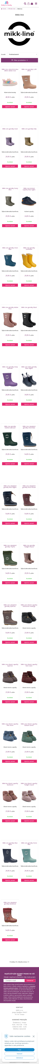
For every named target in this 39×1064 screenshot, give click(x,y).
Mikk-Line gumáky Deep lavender (10, 367)
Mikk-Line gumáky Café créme (29, 70)
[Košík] (32, 3)
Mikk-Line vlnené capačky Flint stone (10, 724)
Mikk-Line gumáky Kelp (29, 129)
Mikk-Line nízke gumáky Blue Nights (29, 367)
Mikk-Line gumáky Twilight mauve (29, 546)
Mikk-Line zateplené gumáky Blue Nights (10, 486)
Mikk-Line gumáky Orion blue (10, 248)
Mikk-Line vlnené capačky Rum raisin (29, 665)
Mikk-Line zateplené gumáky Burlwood (10, 903)
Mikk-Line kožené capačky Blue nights (29, 189)
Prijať (19, 1049)
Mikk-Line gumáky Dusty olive (10, 189)
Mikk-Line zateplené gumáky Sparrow (10, 605)
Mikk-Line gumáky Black (29, 307)
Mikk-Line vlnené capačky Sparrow (10, 665)
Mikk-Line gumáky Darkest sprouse (10, 427)
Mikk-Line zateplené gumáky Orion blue (29, 427)
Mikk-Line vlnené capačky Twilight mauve (29, 784)
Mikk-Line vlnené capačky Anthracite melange (29, 605)
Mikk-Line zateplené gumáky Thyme (10, 546)
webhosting (13, 1062)
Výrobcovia (12, 9)
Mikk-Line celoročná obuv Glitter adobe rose (10, 70)
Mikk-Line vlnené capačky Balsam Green (29, 724)
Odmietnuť (19, 1058)
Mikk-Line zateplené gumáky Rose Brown (29, 486)
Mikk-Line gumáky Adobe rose (10, 308)
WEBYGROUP (25, 1062)
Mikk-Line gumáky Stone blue (29, 843)
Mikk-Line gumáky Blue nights (10, 843)
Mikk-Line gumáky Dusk (10, 129)
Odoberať (30, 980)
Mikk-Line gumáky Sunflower (29, 248)
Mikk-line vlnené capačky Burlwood (10, 784)
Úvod (4, 9)
